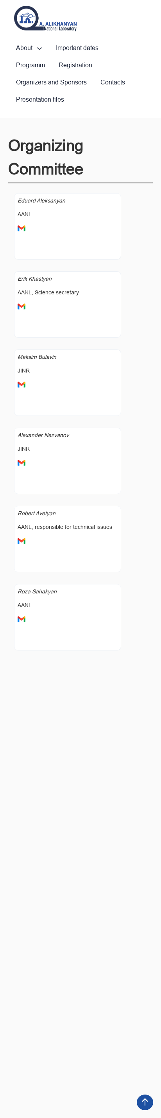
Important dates (77, 48)
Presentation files (40, 99)
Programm (30, 65)
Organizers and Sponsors (51, 82)
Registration (75, 65)
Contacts (112, 82)
